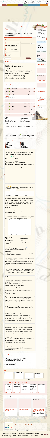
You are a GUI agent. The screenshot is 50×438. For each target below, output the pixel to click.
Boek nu (34, 88)
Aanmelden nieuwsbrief (38, 428)
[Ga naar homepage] (8, 2)
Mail (8, 425)
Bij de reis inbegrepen (9, 145)
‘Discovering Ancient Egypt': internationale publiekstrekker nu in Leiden (39, 410)
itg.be (30, 320)
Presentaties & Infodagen (33, 1)
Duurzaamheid (16, 430)
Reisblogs (32, 3)
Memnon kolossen (30, 258)
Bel (7, 425)
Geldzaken (22, 142)
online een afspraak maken (21, 318)
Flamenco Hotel (16, 161)
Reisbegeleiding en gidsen (24, 147)
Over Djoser (25, 3)
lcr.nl (28, 320)
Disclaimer (27, 430)
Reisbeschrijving (6, 37)
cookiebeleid (18, 436)
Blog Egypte (38, 55)
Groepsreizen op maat (26, 2)
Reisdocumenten (8, 147)
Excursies (7, 146)
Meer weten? (39, 424)
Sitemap (27, 429)
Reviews (30, 37)
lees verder (6, 390)
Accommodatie (8, 142)
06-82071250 (39, 1)
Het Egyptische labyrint (23, 409)
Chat (10, 425)
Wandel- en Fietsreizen (26, 1)
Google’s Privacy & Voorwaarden (10, 435)
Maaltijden (22, 143)
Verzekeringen (27, 428)
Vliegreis (7, 143)
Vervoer (7, 144)
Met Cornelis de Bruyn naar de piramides (10, 410)
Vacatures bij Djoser (17, 429)
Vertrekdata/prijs (12, 37)
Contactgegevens (32, 2)
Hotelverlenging (23, 145)
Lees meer (17, 136)
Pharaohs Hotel (16, 158)
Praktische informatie (18, 37)
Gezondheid (22, 144)
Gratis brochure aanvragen (40, 56)
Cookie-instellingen (42, 434)
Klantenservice (16, 428)
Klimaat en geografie (23, 146)
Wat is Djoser (18, 424)
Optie (31, 91)
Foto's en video (26, 37)
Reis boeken (34, 37)
